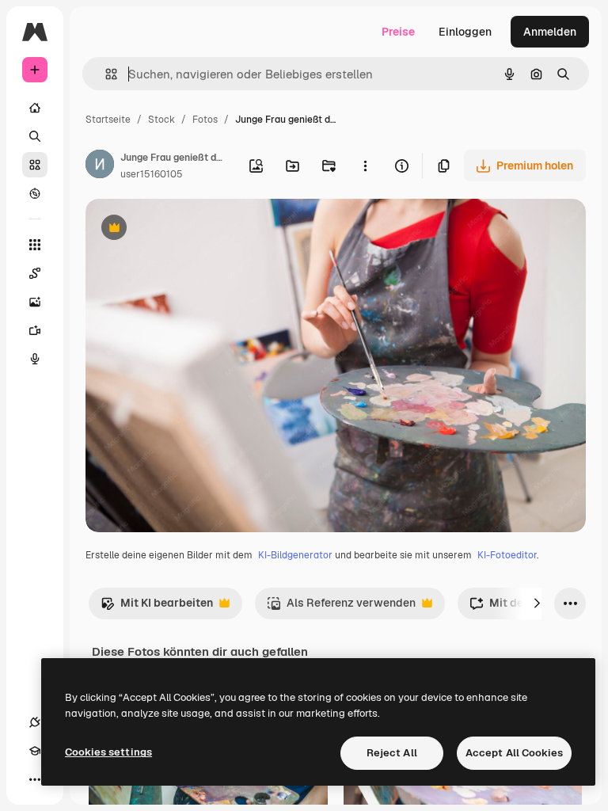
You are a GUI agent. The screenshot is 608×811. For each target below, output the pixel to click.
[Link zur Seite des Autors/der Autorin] (100, 166)
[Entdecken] (35, 193)
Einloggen (465, 32)
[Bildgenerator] (35, 301)
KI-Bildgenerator (295, 555)
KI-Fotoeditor (507, 555)
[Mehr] (35, 779)
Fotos (205, 119)
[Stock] (35, 164)
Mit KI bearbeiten (157, 607)
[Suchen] (35, 136)
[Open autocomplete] (105, 74)
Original (187, 229)
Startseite (108, 119)
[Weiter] (536, 603)
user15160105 (151, 174)
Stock (161, 119)
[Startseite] (35, 107)
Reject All (392, 753)
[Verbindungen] (35, 722)
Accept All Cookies (514, 753)
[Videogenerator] (35, 330)
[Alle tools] (35, 244)
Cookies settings (108, 752)
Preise (398, 32)
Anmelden (549, 32)
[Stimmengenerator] (35, 358)
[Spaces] (35, 273)
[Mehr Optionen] (365, 165)
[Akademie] (35, 750)
